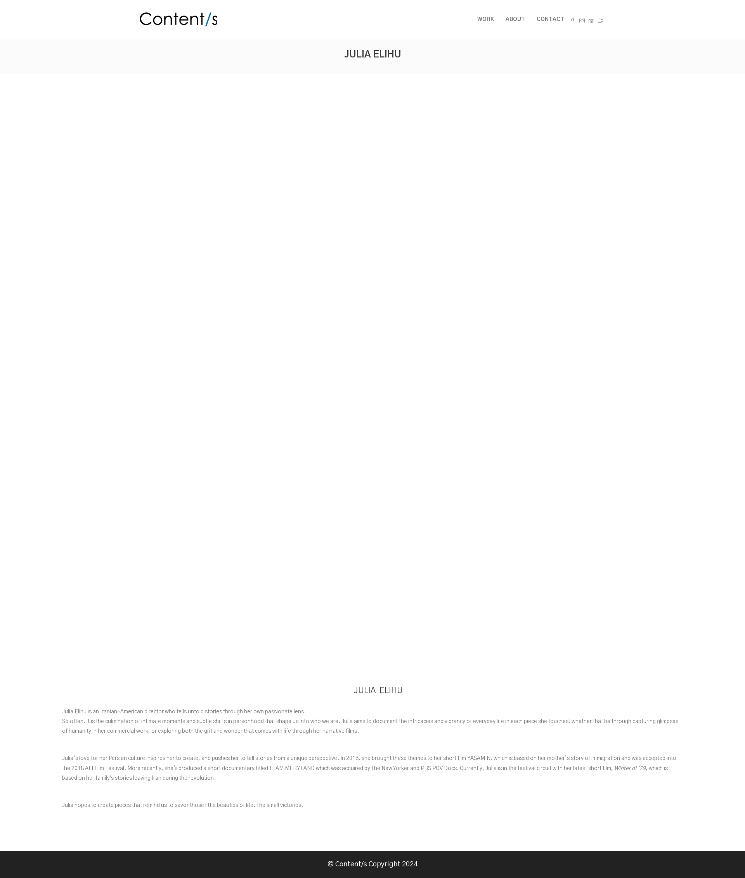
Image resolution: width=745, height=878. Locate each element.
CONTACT (550, 19)
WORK (485, 19)
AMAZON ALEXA (378, 575)
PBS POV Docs (439, 768)
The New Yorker (390, 768)
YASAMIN (478, 758)
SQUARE (378, 381)
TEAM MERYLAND (292, 768)
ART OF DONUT (378, 407)
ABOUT (515, 19)
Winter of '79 (630, 768)
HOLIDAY (378, 601)
